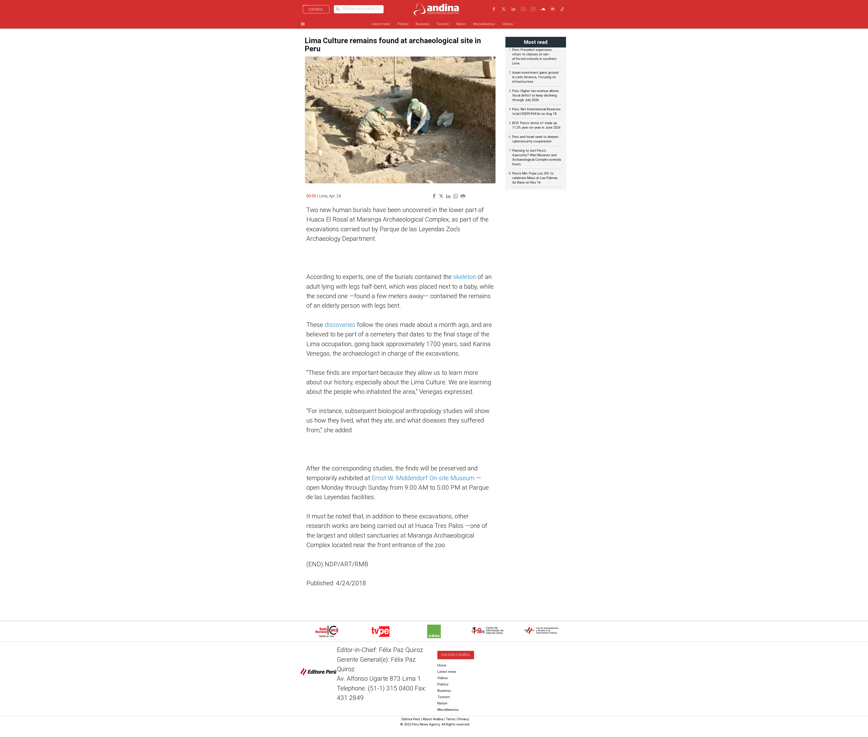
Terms (450, 719)
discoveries (340, 324)
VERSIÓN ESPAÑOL (455, 655)
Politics (402, 24)
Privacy (463, 719)
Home (441, 665)
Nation (461, 24)
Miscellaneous (484, 24)
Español (316, 9)
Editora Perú (411, 719)
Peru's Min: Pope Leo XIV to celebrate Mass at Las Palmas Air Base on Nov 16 (535, 177)
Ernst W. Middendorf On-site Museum (423, 478)
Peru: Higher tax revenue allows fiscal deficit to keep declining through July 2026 (535, 95)
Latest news (380, 24)
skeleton (464, 277)
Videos (507, 24)
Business (422, 24)
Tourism (443, 24)
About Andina (433, 719)
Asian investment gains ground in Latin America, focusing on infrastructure (535, 77)
